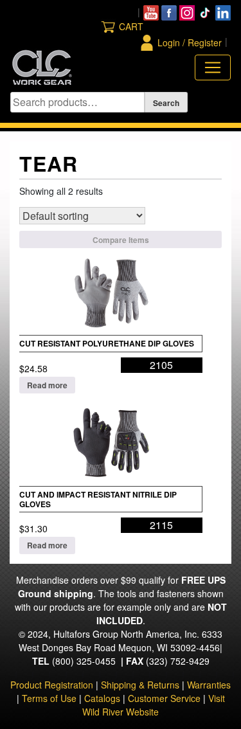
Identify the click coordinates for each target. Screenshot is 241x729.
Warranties (209, 684)
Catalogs (102, 698)
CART (131, 26)
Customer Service (164, 698)
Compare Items (121, 240)
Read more (47, 385)
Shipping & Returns (140, 684)
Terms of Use (49, 698)
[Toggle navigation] (213, 67)
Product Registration (51, 684)
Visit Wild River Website (153, 705)
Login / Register (189, 42)
